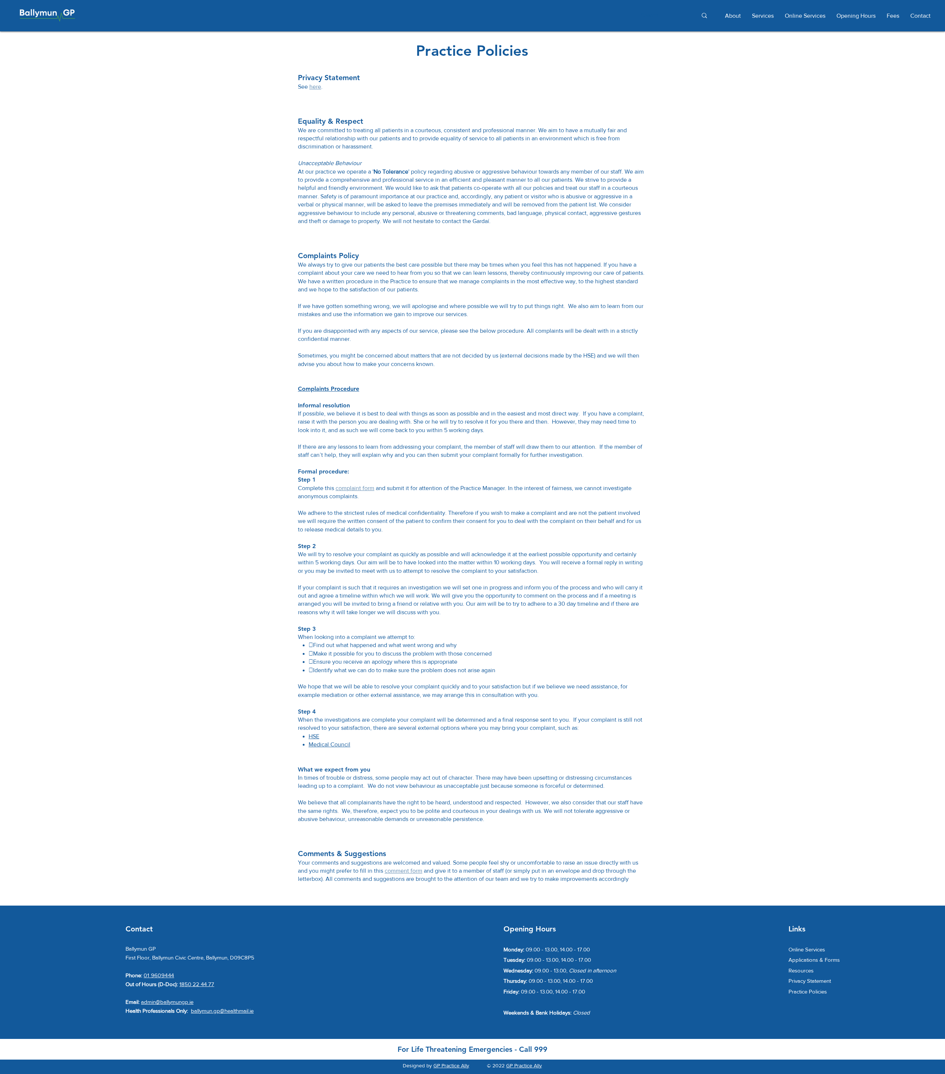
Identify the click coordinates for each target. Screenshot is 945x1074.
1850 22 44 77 (196, 984)
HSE (314, 736)
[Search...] (704, 16)
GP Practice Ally (451, 1065)
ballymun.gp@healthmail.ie (222, 1011)
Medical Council (329, 744)
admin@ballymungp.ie (167, 1002)
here (315, 86)
